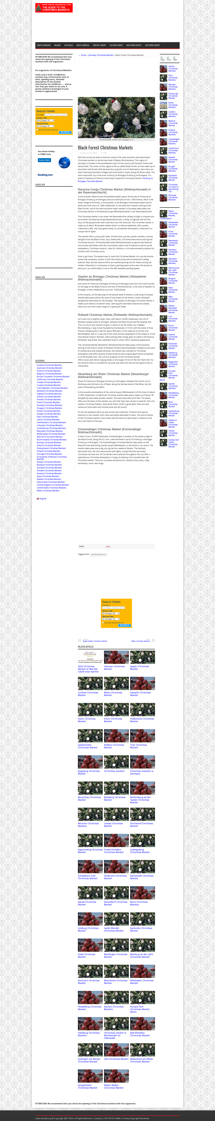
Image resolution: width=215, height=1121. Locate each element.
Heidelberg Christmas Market (173, 395)
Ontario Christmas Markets (49, 445)
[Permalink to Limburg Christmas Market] (90, 925)
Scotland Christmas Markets (49, 468)
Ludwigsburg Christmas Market (140, 851)
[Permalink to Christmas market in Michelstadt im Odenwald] (116, 1029)
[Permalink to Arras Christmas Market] (163, 237)
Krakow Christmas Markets (173, 132)
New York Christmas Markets (50, 437)
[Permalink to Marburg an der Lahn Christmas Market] (142, 951)
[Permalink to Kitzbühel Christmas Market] (163, 349)
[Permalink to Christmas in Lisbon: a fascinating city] (163, 190)
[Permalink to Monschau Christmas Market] (90, 794)
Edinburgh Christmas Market (173, 95)
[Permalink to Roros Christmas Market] (163, 331)
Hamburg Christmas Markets (173, 355)
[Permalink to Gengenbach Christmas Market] (90, 1082)
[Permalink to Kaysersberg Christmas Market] (90, 846)
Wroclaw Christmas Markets (173, 197)
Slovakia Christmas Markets (49, 470)
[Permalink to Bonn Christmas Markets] (142, 899)
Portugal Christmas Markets (49, 454)
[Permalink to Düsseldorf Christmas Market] (116, 899)
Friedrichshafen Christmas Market (114, 851)
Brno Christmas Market (173, 404)
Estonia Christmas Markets (49, 396)
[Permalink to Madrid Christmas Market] (163, 127)
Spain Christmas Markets (48, 476)
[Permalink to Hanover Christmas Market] (116, 663)
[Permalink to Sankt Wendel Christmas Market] (116, 925)
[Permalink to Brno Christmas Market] (163, 408)
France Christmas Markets (48, 402)
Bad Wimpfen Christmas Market (140, 1034)
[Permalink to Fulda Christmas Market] (90, 951)
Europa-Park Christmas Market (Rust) (140, 1009)
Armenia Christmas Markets (49, 365)
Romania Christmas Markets (49, 465)
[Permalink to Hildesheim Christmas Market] (142, 715)
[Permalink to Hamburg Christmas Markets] (90, 1029)
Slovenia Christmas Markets (49, 473)
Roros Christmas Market (173, 327)
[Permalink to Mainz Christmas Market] (116, 689)
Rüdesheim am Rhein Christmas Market (141, 1060)
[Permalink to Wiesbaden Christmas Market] (142, 977)
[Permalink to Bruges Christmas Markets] (163, 172)
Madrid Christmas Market (173, 123)
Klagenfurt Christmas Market (173, 364)
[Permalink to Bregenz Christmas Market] (163, 284)
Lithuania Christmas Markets (50, 425)
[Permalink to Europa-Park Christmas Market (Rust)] (142, 1003)
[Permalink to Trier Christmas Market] (142, 741)
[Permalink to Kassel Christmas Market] (90, 899)
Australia (68, 45)
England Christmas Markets (49, 394)
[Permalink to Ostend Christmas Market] (163, 340)
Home (83, 55)
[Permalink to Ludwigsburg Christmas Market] (142, 846)
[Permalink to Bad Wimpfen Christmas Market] (142, 1029)
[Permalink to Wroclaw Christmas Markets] (163, 201)
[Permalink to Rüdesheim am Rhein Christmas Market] (142, 1056)
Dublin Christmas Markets (173, 68)
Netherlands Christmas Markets (51, 434)
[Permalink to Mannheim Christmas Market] (116, 977)
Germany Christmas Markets (100, 55)
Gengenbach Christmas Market (87, 1086)
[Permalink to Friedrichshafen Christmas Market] (116, 846)
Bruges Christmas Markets (173, 168)
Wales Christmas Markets (48, 490)
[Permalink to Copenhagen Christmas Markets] (163, 145)
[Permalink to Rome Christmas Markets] (163, 108)
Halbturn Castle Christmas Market (173, 423)
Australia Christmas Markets (49, 368)
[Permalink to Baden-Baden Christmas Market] (116, 1082)
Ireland (57, 45)
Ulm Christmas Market (116, 1059)
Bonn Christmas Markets (139, 903)
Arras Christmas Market (173, 233)
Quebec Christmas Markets (49, 462)
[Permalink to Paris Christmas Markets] (163, 81)
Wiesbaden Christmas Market (173, 224)
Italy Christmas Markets (47, 417)
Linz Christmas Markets (173, 318)
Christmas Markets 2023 (98, 554)
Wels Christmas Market (173, 299)
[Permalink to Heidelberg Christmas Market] (90, 1003)
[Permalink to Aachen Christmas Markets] (116, 1003)
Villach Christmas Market (173, 433)
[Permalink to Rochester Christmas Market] (163, 181)
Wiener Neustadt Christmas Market (173, 309)
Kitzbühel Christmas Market (173, 346)
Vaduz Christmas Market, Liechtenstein (169, 215)
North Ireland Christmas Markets (51, 439)
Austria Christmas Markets (49, 371)
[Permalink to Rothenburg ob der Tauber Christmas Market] (142, 794)
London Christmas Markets (173, 114)
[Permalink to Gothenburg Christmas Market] (163, 417)
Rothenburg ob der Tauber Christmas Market (140, 800)
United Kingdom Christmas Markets (53, 485)
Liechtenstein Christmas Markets (51, 422)
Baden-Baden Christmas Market (95, 640)
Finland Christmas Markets (49, 399)
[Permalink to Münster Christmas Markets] (90, 820)
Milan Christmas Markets (140, 640)
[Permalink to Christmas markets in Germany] (142, 768)
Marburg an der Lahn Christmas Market (141, 955)
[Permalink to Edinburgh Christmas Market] (163, 99)
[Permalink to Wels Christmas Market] (163, 302)
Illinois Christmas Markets (48, 411)
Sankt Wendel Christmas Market (114, 929)
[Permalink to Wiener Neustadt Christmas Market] (163, 311)
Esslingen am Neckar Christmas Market (89, 1060)
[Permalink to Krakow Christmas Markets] (163, 136)
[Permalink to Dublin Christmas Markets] (163, 72)
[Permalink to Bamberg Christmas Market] (116, 794)
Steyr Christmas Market (173, 289)
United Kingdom (44, 45)
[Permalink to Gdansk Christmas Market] (163, 163)
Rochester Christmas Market (173, 177)
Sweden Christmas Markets (49, 479)
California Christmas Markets (50, 379)
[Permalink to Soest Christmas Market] (90, 715)
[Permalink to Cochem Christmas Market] (90, 689)
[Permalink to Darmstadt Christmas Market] (142, 872)
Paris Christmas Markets (173, 77)
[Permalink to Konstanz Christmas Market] (90, 977)
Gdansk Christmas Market (173, 159)
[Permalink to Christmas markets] (116, 768)
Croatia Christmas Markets (49, 385)
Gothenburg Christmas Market (173, 413)
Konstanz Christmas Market (173, 252)
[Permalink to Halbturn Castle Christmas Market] (163, 426)
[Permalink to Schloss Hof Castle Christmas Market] (163, 445)
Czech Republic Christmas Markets (52, 388)
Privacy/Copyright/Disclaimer (136, 1118)
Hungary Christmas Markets (49, 408)
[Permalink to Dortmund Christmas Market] (142, 820)
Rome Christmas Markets (173, 105)
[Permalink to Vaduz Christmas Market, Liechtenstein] (163, 217)
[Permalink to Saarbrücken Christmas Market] (90, 741)
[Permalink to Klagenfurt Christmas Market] (163, 367)
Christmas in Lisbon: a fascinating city (173, 188)
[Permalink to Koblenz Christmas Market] (116, 741)
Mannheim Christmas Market (173, 242)
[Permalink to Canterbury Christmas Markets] (163, 154)
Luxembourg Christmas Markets (51, 428)
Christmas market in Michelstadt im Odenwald (115, 1035)
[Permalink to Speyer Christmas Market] (142, 663)
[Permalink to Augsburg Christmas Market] (90, 768)
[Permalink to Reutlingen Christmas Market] (116, 951)
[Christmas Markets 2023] (54, 11)
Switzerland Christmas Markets (51, 482)
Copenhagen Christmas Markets (174, 141)
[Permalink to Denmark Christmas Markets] (163, 264)
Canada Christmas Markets (49, 382)
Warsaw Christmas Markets (173, 86)
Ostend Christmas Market (173, 336)
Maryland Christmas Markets (50, 431)
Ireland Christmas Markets (49, 414)
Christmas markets (114, 771)
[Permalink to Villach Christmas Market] (163, 436)
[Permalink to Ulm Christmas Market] (116, 1056)
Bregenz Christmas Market (173, 280)
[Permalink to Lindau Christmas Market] (116, 820)
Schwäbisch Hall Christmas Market (87, 877)
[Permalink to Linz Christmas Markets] (163, 322)
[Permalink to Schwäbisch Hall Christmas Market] (90, 872)
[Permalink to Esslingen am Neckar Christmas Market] (90, 1056)
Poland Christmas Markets (48, 451)
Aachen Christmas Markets (173, 386)
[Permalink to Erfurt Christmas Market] (116, 715)
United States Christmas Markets (51, 488)
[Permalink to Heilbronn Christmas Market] (116, 872)
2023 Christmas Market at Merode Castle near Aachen (88, 669)
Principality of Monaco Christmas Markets (52, 458)
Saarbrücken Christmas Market (87, 746)
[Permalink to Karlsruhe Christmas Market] (142, 925)
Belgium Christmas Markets (49, 374)
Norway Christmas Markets (49, 442)
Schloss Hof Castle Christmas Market (173, 443)
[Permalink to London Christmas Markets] (163, 117)
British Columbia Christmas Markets (53, 376)
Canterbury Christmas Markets (173, 150)
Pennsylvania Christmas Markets (51, 448)
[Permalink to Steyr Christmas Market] (163, 293)
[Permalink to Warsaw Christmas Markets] (163, 90)
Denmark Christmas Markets (173, 261)
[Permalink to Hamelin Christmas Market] (142, 689)
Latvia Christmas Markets (48, 419)
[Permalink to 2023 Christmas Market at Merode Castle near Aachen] (90, 663)
